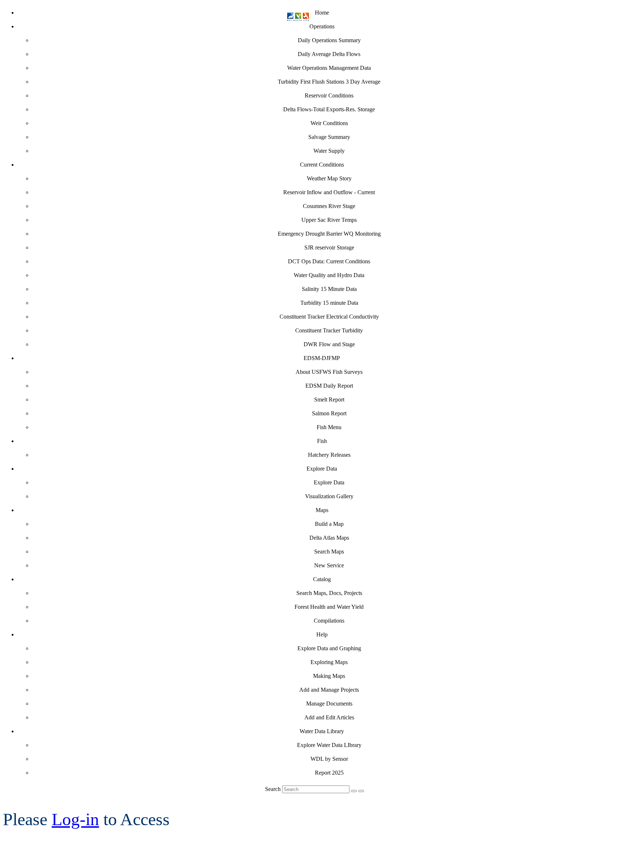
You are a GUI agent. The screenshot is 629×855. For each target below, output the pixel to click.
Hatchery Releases (329, 455)
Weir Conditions (329, 123)
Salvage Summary (329, 137)
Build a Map (329, 524)
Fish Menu (329, 427)
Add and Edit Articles (329, 717)
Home (322, 12)
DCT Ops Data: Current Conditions (329, 261)
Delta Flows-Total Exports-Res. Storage (329, 109)
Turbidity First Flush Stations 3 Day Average (329, 82)
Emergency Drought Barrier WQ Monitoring (329, 234)
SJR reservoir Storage (329, 247)
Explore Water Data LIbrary (329, 745)
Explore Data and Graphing (329, 648)
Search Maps (329, 551)
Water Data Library (322, 731)
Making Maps (329, 676)
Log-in (75, 819)
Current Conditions (322, 164)
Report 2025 (329, 773)
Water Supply (329, 151)
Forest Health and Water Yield (329, 607)
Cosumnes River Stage (329, 206)
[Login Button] (361, 791)
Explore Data (321, 469)
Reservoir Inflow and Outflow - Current (329, 192)
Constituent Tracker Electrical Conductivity (329, 316)
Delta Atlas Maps (329, 538)
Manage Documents (329, 703)
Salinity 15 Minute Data (329, 289)
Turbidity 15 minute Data (329, 303)
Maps (322, 510)
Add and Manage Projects (329, 690)
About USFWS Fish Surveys (329, 372)
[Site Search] (354, 791)
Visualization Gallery (329, 496)
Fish (322, 441)
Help (322, 634)
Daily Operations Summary (329, 40)
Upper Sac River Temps (329, 220)
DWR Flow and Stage (329, 344)
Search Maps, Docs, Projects (329, 593)
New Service (329, 565)
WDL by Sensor (329, 759)
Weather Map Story (329, 178)
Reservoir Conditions (329, 95)
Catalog (322, 579)
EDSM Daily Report (329, 386)
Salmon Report (329, 413)
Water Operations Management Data (329, 68)
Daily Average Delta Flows (329, 54)
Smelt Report (329, 399)
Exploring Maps (329, 662)
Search (273, 789)
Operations (322, 26)
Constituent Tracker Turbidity (329, 330)
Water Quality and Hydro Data (329, 275)
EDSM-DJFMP (322, 358)
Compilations (329, 621)
